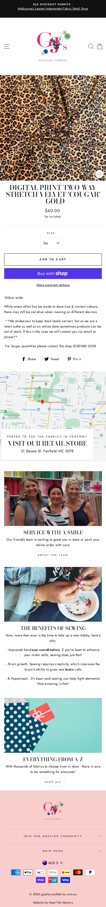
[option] (53, 6)
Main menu (53, 851)
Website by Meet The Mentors (53, 902)
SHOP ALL (53, 782)
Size (51, 233)
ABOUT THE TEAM (53, 555)
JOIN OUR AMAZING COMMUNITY (53, 836)
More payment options (53, 284)
